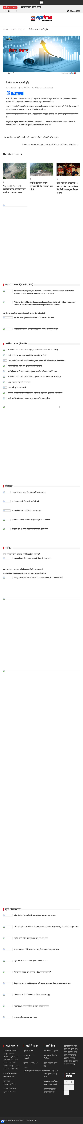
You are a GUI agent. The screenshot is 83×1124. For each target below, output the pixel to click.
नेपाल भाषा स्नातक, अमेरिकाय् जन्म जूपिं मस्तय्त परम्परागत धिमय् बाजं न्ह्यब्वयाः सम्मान (42, 983)
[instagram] (16, 11)
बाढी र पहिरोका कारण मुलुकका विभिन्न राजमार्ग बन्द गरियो (41, 186)
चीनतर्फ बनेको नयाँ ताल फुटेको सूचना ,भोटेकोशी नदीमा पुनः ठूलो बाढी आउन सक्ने (35, 393)
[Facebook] (5, 11)
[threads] (20, 11)
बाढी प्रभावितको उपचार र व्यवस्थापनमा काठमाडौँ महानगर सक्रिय (29, 398)
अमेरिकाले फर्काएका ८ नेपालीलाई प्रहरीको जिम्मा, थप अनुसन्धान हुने (36, 329)
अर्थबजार (37, 88)
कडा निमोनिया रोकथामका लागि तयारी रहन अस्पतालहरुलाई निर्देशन (24, 573)
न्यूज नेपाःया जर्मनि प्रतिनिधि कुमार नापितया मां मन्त (30, 961)
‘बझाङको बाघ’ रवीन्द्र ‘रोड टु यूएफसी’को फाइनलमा (25, 366)
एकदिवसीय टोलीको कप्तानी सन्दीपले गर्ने (25, 501)
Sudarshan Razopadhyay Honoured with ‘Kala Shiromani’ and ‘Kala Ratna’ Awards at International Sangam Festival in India (44, 292)
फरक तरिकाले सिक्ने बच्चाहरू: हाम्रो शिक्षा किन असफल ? (21, 554)
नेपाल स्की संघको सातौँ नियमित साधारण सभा (26, 510)
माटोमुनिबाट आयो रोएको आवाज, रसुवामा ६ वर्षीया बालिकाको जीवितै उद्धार (32, 371)
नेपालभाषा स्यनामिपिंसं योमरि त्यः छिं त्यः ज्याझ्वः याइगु (32, 994)
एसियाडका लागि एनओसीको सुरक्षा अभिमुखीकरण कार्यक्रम (31, 520)
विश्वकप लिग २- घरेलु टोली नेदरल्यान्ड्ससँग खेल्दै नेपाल (30, 529)
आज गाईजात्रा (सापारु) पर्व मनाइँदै (19, 382)
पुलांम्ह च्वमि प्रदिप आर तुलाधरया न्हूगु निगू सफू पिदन (31, 938)
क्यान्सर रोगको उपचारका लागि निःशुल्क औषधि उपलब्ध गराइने (23, 569)
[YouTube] (9, 11)
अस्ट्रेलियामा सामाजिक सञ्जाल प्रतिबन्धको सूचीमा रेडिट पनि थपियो (24, 313)
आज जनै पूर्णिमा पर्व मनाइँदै (17, 387)
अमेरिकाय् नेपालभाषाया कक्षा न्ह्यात (25, 1017)
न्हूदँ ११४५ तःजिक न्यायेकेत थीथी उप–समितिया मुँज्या (31, 1006)
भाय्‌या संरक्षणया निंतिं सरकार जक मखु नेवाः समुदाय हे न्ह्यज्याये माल (36, 949)
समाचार (50, 88)
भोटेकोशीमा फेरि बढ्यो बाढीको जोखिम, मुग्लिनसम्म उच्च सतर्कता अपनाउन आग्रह (34, 377)
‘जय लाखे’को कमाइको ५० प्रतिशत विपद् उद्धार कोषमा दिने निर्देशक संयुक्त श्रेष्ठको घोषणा (67, 188)
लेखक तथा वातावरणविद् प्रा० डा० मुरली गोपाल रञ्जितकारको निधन (49, 145)
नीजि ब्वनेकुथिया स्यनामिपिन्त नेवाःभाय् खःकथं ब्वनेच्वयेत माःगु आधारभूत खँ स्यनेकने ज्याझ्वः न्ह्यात (46, 927)
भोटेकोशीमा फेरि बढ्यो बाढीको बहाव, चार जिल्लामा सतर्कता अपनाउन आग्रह (14, 189)
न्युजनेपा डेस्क (25, 88)
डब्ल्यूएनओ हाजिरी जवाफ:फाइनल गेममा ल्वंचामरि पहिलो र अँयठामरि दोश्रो (38, 577)
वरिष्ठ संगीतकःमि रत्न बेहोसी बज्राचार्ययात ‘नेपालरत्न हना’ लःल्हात (35, 915)
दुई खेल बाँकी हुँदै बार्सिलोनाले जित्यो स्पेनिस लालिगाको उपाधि (34, 317)
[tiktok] (12, 11)
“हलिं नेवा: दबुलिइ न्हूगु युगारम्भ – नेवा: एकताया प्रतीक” (32, 972)
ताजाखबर (44, 88)
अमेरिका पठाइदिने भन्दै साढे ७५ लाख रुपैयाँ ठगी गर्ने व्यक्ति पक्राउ (33, 137)
